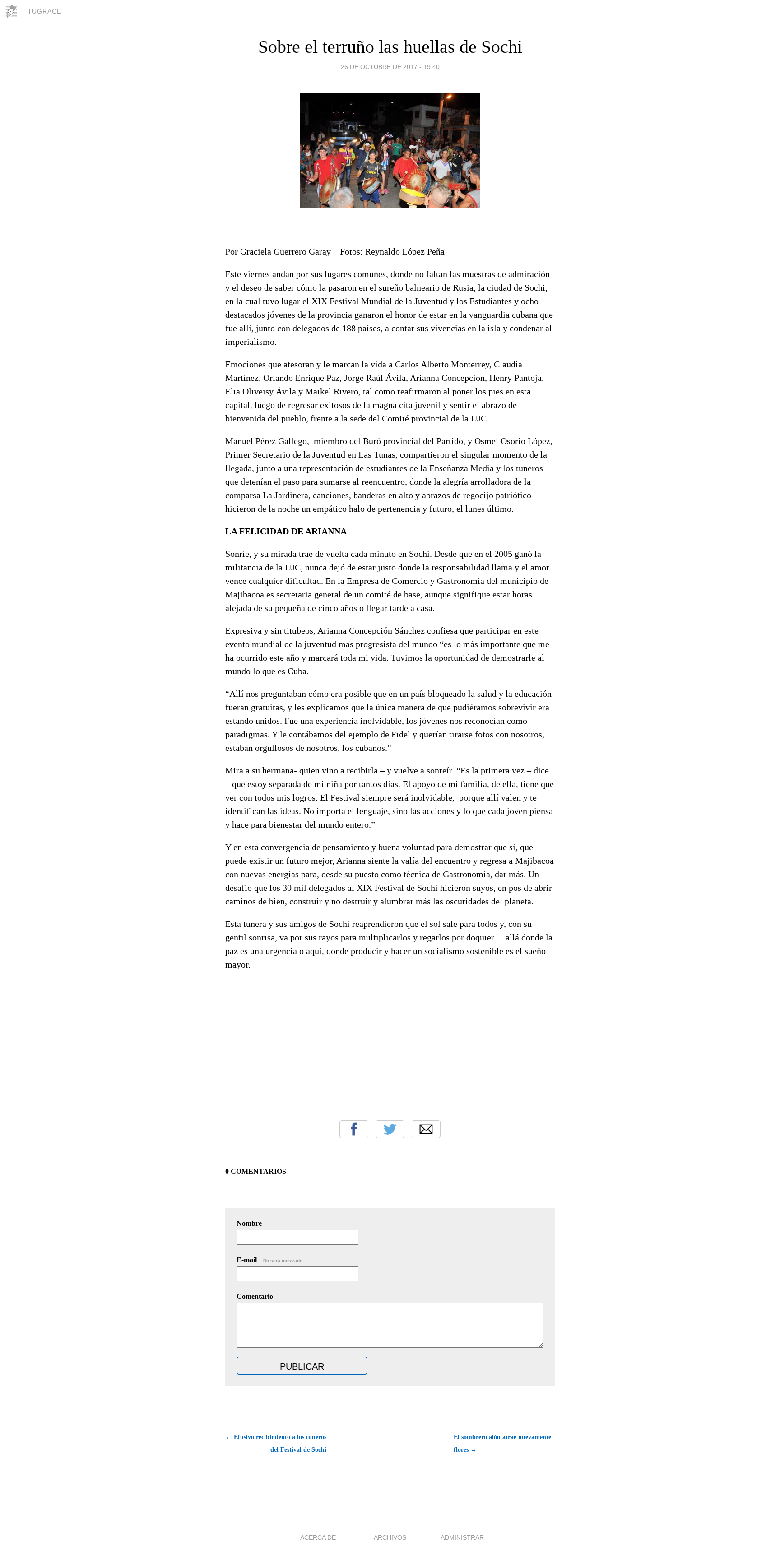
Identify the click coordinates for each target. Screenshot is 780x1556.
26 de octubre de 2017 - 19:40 (390, 66)
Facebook (353, 1129)
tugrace (44, 11)
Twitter (390, 1129)
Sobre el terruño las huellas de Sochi (390, 47)
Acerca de (318, 1537)
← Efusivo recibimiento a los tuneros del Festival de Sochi (276, 1443)
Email (426, 1129)
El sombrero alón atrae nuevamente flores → (502, 1443)
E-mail (270, 1260)
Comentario (255, 1296)
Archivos (390, 1537)
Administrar (462, 1537)
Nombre (249, 1223)
